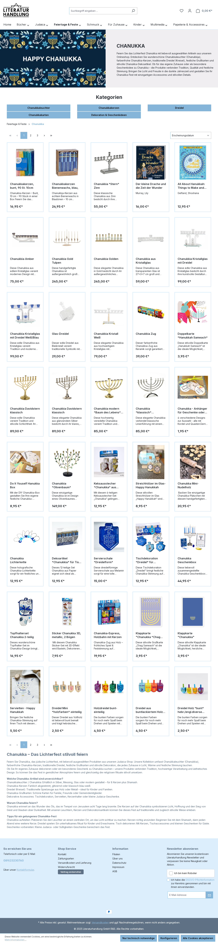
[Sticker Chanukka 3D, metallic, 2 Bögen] (67, 612)
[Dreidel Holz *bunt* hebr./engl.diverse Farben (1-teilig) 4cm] (193, 687)
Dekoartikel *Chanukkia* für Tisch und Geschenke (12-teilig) (67, 560)
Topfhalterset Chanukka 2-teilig (22, 635)
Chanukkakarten (39, 115)
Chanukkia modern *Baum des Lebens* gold (107, 410)
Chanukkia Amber (22, 259)
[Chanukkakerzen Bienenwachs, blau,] (67, 163)
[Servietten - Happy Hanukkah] (25, 687)
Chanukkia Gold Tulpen (62, 260)
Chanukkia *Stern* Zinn (106, 185)
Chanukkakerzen (109, 107)
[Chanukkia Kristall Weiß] (109, 312)
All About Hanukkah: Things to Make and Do (191, 186)
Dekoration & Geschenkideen (109, 115)
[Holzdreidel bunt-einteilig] (109, 687)
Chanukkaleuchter (38, 107)
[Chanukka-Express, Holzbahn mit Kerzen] (109, 612)
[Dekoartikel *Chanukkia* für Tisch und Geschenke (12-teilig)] (67, 537)
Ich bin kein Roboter (185, 873)
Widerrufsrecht (66, 867)
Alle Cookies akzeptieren (198, 938)
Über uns (117, 858)
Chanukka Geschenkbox (187, 560)
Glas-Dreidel (60, 333)
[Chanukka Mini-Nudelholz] (193, 462)
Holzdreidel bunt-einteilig (105, 710)
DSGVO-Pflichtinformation (200, 879)
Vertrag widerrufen (70, 872)
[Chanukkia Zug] (151, 312)
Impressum (118, 867)
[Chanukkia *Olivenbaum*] (67, 462)
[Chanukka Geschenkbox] (193, 537)
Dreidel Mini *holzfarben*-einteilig (67, 710)
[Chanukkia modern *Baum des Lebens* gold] (109, 387)
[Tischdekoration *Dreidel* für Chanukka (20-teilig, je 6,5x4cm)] (151, 537)
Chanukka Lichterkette (18, 560)
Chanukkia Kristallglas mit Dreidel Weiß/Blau (25, 335)
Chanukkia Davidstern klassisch (25, 410)
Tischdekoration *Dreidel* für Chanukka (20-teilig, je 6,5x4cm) (149, 560)
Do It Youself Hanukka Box (25, 485)
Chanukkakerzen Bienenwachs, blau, (65, 185)
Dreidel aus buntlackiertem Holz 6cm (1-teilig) (149, 710)
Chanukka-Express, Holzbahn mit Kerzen (108, 635)
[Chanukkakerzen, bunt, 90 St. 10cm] (25, 163)
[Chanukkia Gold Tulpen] (67, 237)
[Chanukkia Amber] (25, 237)
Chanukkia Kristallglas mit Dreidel (193, 260)
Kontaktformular (25, 869)
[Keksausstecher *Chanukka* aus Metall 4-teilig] (109, 462)
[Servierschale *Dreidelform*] (109, 537)
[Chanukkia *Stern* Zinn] (109, 163)
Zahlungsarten (66, 858)
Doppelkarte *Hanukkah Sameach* (193, 335)
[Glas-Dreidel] (67, 312)
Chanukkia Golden (106, 259)
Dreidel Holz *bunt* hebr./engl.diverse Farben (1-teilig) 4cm (191, 710)
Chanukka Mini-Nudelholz (188, 485)
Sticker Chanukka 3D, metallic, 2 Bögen (66, 635)
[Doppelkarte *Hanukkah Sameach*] (193, 312)
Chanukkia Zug (146, 333)
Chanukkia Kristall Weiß (106, 335)
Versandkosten (100, 922)
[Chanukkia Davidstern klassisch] (25, 387)
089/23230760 (13, 860)
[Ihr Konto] (190, 10)
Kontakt (62, 854)
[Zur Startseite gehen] (16, 10)
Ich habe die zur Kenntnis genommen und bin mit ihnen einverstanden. (192, 883)
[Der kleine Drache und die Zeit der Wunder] (151, 163)
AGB (114, 871)
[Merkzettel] (181, 10)
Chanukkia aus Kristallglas (146, 260)
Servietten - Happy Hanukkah (22, 710)
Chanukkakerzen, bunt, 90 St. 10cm (22, 185)
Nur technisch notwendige (138, 938)
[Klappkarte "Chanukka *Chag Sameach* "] (151, 612)
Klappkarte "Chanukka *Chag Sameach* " (148, 635)
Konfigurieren (168, 938)
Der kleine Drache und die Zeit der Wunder (151, 185)
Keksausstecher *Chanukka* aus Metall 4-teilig (105, 485)
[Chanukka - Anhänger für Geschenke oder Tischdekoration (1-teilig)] (193, 387)
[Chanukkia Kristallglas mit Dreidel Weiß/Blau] (25, 312)
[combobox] (99, 10)
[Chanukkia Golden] (109, 237)
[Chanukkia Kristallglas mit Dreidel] (193, 237)
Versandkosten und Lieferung (74, 862)
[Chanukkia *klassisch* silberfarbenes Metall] (151, 387)
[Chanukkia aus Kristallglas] (151, 237)
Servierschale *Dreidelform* (103, 560)
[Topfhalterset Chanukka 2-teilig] (25, 612)
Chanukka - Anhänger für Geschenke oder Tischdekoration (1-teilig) (192, 410)
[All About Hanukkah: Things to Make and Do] (193, 163)
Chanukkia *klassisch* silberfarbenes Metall (150, 410)
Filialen (116, 854)
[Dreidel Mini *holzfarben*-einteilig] (67, 687)
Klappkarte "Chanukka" (186, 635)
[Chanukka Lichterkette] (25, 537)
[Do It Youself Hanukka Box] (25, 462)
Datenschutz (119, 862)
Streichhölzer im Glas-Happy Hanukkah (151, 485)
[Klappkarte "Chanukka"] (193, 612)
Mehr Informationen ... (15, 939)
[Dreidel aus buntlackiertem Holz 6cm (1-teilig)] (151, 687)
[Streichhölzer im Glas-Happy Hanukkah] (151, 462)
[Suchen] (133, 10)
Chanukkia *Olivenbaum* (61, 485)
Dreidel (179, 107)
